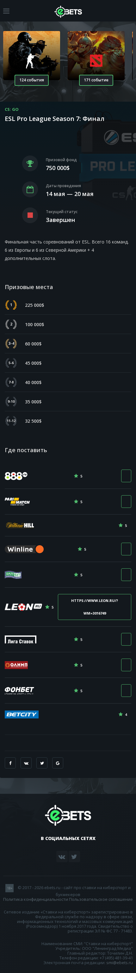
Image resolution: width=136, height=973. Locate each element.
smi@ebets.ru (119, 962)
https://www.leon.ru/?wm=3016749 (94, 607)
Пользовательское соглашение (101, 899)
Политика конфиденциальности (35, 899)
